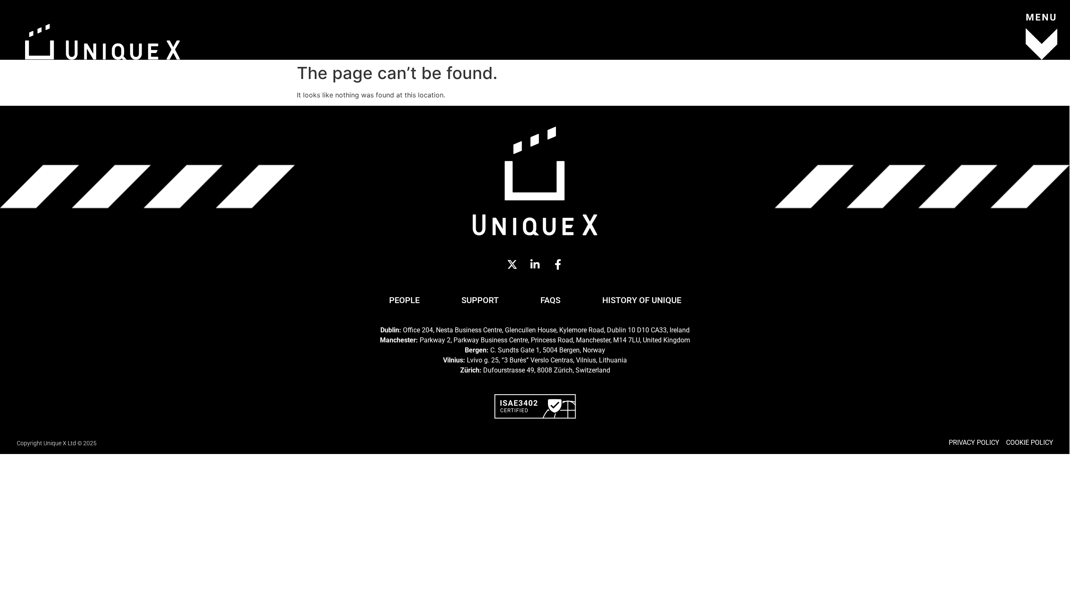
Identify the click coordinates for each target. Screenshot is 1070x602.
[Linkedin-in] (535, 264)
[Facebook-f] (558, 264)
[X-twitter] (512, 264)
